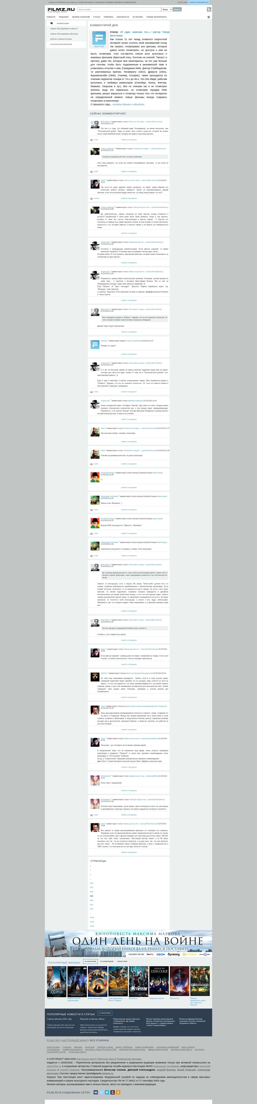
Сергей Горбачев (69, 1069)
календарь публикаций (167, 1047)
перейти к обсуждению (129, 139)
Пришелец (174, 998)
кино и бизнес (188, 1047)
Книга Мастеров (95, 998)
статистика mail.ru (77, 1052)
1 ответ (95, 139)
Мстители (133, 998)
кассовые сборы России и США (101, 1049)
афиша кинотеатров (158, 1049)
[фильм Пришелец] (179, 981)
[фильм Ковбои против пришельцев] (77, 981)
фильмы (78, 1047)
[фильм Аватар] (56, 981)
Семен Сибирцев (107, 148)
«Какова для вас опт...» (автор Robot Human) (145, 242)
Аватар (50, 998)
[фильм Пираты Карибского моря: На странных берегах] (200, 981)
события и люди (105, 1047)
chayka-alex (105, 242)
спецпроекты (53, 1049)
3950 (91, 900)
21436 (92, 926)
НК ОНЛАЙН (138, 17)
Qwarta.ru (107, 1073)
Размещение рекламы (129, 1059)
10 (111, 775)
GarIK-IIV (104, 673)
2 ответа (96, 198)
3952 (91, 909)
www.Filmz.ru (54, 1066)
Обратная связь (106, 1059)
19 (119, 496)
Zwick (103, 706)
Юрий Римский (186, 1069)
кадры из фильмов (144, 1047)
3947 (91, 887)
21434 (92, 917)
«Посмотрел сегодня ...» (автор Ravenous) (149, 148)
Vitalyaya (104, 341)
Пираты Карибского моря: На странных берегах (198, 1001)
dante (103, 180)
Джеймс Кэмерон (135, 401)
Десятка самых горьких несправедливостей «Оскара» (144, 706)
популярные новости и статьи (71, 1014)
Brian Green (105, 122)
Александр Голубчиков (109, 496)
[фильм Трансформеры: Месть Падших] (118, 981)
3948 (91, 892)
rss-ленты (199, 1049)
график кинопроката (156, 17)
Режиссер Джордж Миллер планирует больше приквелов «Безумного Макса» (192, 1021)
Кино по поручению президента (139, 673)
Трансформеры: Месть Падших (115, 999)
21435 (92, 922)
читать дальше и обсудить (128, 104)
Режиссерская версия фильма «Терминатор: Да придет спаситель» (126, 1021)
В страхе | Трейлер (132, 341)
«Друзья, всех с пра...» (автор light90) (143, 776)
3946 (91, 883)
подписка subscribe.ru (181, 1049)
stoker (103, 428)
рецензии (64, 17)
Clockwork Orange (107, 473)
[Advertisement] (191, 60)
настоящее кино (75, 1040)
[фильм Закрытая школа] (159, 981)
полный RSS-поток (56, 1052)
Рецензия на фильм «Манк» (92, 1019)
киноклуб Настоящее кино (132, 1049)
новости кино (53, 1047)
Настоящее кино (85, 1059)
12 (106, 180)
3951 (91, 904)
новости (51, 17)
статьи (96, 17)
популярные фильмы (64, 962)
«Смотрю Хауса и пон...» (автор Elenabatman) (150, 207)
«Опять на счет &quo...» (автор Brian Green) (144, 122)
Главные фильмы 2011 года (59, 1019)
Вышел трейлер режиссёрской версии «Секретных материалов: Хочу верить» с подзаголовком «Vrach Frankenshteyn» (160, 1022)
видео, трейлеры (124, 1047)
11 (110, 121)
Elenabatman (106, 776)
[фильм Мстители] (138, 981)
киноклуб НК (123, 17)
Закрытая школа (156, 998)
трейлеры (108, 17)
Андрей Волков (166, 1069)
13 (115, 148)
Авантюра (157, 473)
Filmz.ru (53, 1040)
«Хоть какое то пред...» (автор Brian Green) (144, 309)
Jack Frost (99, 46)
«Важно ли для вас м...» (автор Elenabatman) (145, 272)
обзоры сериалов (81, 17)
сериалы (67, 1047)
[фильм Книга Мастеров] (97, 981)
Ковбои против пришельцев (73, 999)
